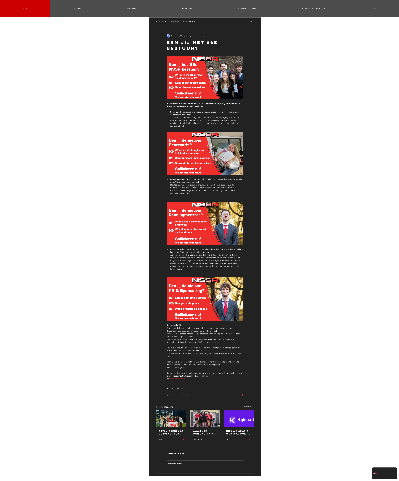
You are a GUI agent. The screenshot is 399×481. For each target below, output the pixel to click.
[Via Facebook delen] (168, 388)
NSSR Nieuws (174, 21)
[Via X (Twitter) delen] (173, 388)
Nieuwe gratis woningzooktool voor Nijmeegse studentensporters (238, 432)
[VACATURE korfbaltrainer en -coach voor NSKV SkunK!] (205, 418)
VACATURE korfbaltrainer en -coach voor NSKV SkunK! (205, 432)
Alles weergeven (248, 406)
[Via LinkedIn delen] (178, 388)
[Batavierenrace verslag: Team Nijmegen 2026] (171, 418)
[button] (251, 21)
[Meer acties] (242, 36)
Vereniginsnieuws (189, 21)
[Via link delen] (183, 388)
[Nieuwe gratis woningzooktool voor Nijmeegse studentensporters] (239, 418)
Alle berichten (161, 21)
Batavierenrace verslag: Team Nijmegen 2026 (171, 432)
